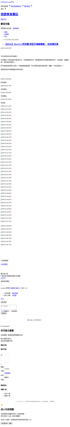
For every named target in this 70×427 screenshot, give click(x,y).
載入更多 (3, 302)
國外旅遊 (15, 293)
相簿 (5, 32)
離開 (10, 423)
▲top (2, 298)
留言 (17, 288)
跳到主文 (4, 19)
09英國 (14, 295)
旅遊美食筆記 (9, 14)
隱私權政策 (45, 401)
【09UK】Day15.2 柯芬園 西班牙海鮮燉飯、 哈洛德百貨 (31, 44)
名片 (5, 36)
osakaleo (3, 277)
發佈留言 (3, 313)
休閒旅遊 (16, 28)
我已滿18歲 (4, 423)
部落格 (6, 34)
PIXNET (21, 401)
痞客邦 (13, 288)
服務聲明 (52, 401)
